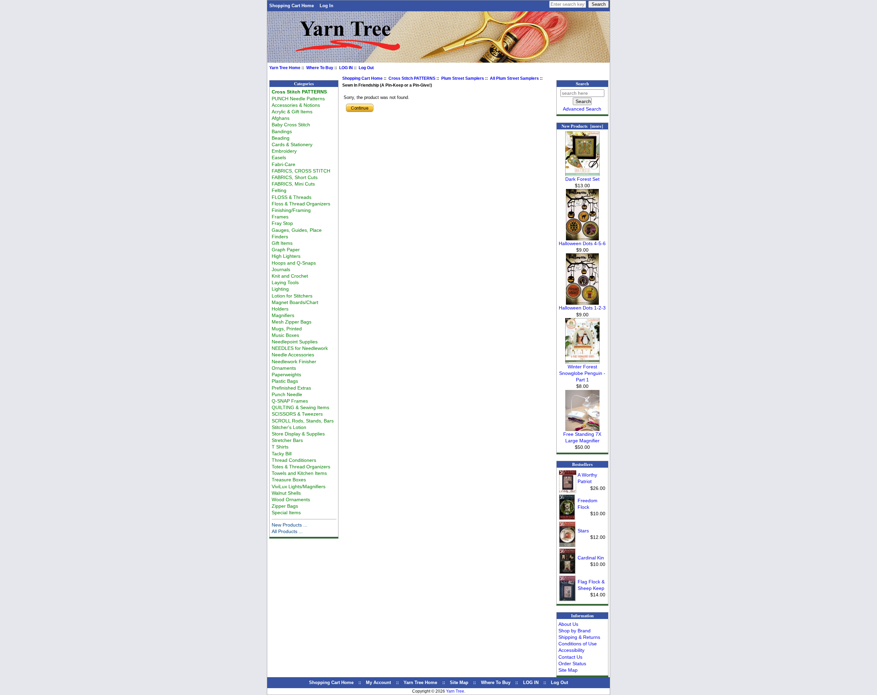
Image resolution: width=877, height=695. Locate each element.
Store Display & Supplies (298, 434)
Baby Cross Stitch (291, 124)
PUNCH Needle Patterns (298, 98)
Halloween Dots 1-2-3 (582, 308)
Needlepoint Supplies (295, 341)
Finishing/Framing (291, 210)
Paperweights (286, 374)
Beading (280, 138)
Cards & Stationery (292, 144)
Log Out (366, 67)
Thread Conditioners (294, 460)
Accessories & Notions (296, 105)
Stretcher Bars (287, 440)
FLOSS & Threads (291, 197)
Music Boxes (285, 335)
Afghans (280, 118)
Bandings (282, 131)
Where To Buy (319, 67)
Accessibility (571, 650)
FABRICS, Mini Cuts (293, 184)
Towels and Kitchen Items (299, 473)
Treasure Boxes (289, 479)
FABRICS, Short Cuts (295, 177)
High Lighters (286, 256)
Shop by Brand (574, 630)
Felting (279, 190)
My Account (378, 682)
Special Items (286, 512)
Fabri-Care (283, 164)
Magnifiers (283, 315)
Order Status (572, 663)
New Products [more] (582, 126)
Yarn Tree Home (284, 67)
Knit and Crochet (290, 276)
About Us (568, 624)
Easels (279, 157)
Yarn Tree (455, 691)
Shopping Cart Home (291, 5)
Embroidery (284, 151)
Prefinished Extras (291, 388)
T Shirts (280, 447)
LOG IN (346, 67)
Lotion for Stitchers (292, 296)
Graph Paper (286, 249)
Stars (583, 530)
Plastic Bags (285, 381)
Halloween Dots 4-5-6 (582, 243)
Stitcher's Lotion (289, 427)
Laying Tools (285, 282)
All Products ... (287, 531)
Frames (280, 216)
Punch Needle (287, 394)
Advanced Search (582, 109)
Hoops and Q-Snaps (294, 263)
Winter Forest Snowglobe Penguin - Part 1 (582, 373)
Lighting (280, 289)
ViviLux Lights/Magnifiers (298, 486)
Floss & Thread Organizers (301, 203)
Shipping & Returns (579, 637)
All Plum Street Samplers (514, 78)
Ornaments (284, 368)
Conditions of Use (577, 643)
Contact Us (570, 657)
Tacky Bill (282, 453)
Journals (281, 269)
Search (582, 83)
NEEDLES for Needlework (300, 348)
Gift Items (282, 243)
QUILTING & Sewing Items (300, 407)
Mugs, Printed (287, 328)
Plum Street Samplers (462, 78)
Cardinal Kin (591, 557)
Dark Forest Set (582, 179)
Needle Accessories (293, 354)
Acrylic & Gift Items (292, 111)
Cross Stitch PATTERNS (411, 78)
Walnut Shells (286, 493)
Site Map (568, 670)
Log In (326, 5)
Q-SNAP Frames (290, 401)
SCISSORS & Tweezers (297, 414)
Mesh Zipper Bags (291, 322)
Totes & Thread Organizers (301, 466)
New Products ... (289, 525)
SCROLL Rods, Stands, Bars (303, 421)
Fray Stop (282, 223)
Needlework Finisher (294, 361)
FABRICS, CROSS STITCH (301, 171)
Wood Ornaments (291, 499)
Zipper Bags (285, 506)
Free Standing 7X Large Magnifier (582, 437)
